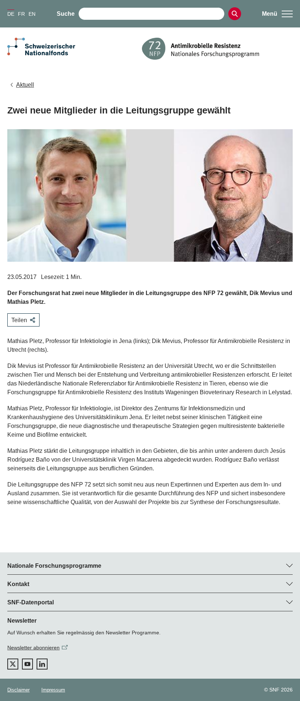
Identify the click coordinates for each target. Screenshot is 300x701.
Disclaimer (18, 690)
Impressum (53, 690)
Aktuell (25, 85)
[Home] (217, 49)
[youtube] (27, 664)
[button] (277, 14)
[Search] (234, 13)
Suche (66, 14)
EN (32, 14)
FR (21, 14)
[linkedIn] (42, 664)
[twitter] (12, 664)
